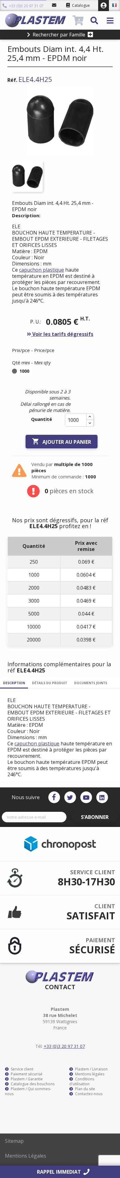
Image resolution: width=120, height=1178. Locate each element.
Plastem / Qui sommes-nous (28, 1091)
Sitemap (14, 1141)
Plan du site (84, 1089)
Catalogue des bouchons (32, 1084)
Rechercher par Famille (59, 34)
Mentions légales (89, 1074)
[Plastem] (38, 20)
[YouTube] (86, 797)
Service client (21, 1069)
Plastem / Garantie (26, 1079)
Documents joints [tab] (90, 683)
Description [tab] (14, 683)
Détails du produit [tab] (49, 683)
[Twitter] (70, 797)
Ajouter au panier (61, 441)
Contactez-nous (88, 1093)
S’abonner (95, 817)
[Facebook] (54, 797)
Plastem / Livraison (91, 1069)
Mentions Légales (25, 1155)
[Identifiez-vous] (103, 5)
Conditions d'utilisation (81, 1082)
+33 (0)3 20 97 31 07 (26, 6)
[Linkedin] (102, 797)
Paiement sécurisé (26, 1074)
